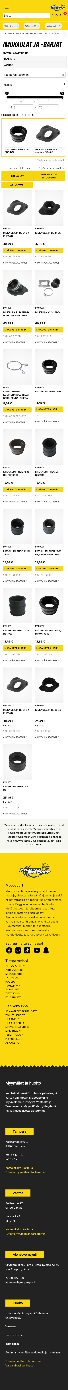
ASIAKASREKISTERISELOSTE (21, 1011)
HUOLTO (10, 981)
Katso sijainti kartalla (19, 1167)
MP (17, 34)
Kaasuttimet (29, 34)
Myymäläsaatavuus (16, 263)
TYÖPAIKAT (11, 977)
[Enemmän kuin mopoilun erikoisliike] (55, 7)
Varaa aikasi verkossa (19, 1365)
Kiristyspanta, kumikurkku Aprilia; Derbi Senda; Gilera (16, 394)
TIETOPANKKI (12, 993)
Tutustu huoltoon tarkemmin (23, 1361)
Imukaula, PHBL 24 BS (48, 233)
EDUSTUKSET (13, 997)
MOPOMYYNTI (13, 973)
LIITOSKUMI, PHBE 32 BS (48, 391)
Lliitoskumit (17, 184)
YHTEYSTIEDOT (14, 969)
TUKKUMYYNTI (13, 985)
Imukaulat (17, 176)
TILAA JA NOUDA (14, 1023)
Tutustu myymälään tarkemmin (25, 1172)
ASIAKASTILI (12, 1042)
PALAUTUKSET (13, 1038)
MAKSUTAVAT (13, 1030)
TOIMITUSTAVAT (15, 1034)
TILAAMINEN (12, 1019)
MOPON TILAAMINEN (17, 1027)
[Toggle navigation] (7, 7)
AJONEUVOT (12, 989)
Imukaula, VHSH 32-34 (48, 312)
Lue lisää (7, 725)
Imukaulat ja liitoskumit (49, 176)
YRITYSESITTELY (15, 966)
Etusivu (9, 34)
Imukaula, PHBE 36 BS (48, 710)
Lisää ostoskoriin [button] (15, 250)
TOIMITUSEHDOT (15, 1015)
